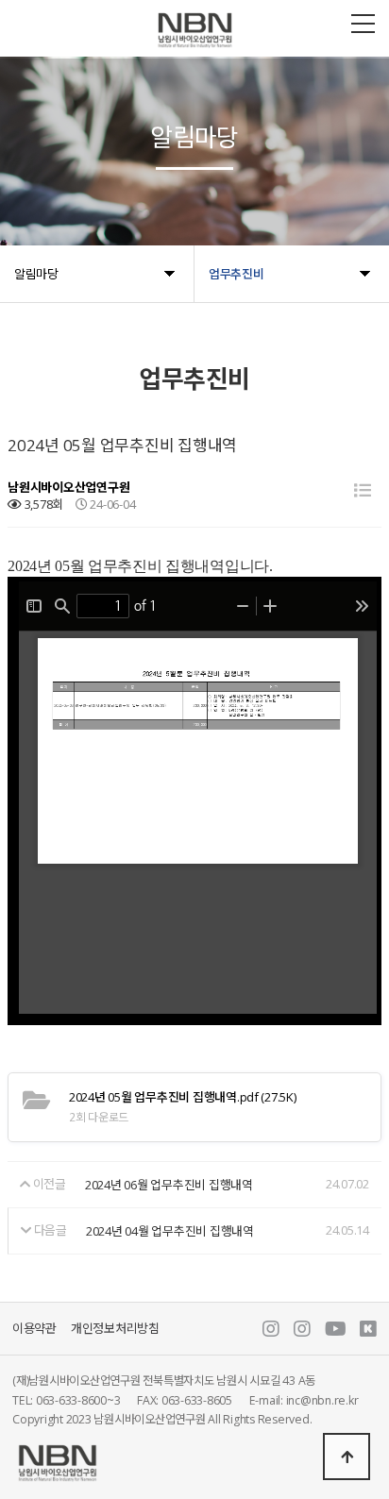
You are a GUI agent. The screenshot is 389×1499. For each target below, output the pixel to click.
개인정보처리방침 (115, 1329)
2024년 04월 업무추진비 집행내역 (170, 1230)
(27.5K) (182, 1096)
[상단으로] (346, 1456)
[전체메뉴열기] (363, 23)
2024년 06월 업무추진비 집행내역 (169, 1185)
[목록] (363, 490)
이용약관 (34, 1329)
